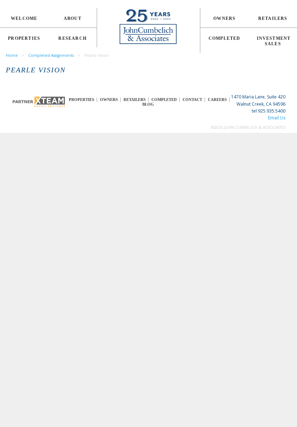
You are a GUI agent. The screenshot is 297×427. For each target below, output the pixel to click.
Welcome (24, 18)
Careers (217, 100)
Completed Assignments (51, 55)
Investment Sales (274, 41)
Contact (192, 100)
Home (12, 55)
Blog (148, 104)
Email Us (276, 118)
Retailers (273, 18)
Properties (24, 38)
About (72, 18)
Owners (224, 18)
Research (72, 38)
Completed (224, 38)
